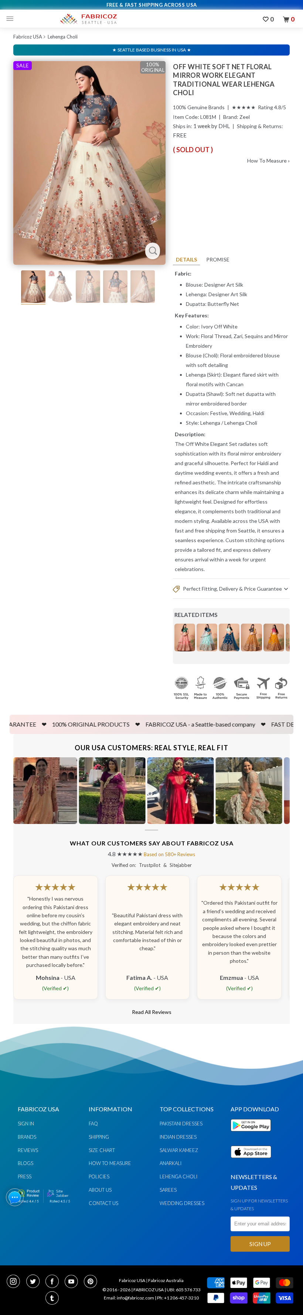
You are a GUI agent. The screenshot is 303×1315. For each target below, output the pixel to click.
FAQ (93, 1124)
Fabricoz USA (27, 37)
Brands (27, 1137)
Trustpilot (149, 865)
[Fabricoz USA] (88, 19)
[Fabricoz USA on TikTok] (53, 1299)
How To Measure (268, 160)
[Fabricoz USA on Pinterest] (91, 1282)
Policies (99, 1176)
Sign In (26, 1124)
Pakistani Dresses (181, 1124)
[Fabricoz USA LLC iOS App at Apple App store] (251, 1162)
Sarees (168, 1190)
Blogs (25, 1163)
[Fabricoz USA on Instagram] (15, 1282)
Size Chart (102, 1150)
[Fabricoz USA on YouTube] (73, 1282)
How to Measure (110, 1163)
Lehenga (210, 423)
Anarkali (170, 1163)
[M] (11, 19)
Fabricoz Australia (166, 1280)
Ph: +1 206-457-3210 (178, 1298)
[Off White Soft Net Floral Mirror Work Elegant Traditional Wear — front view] (89, 163)
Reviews (28, 1150)
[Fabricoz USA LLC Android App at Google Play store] (253, 1135)
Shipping (99, 1137)
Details (186, 259)
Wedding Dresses (182, 1203)
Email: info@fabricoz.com (129, 1298)
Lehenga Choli (63, 37)
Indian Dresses (178, 1137)
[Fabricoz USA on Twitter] (35, 1282)
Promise (217, 259)
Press (24, 1176)
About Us (100, 1190)
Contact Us (103, 1203)
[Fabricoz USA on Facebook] (54, 1282)
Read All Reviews (151, 1012)
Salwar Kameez (179, 1150)
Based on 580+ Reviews (169, 854)
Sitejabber (181, 865)
